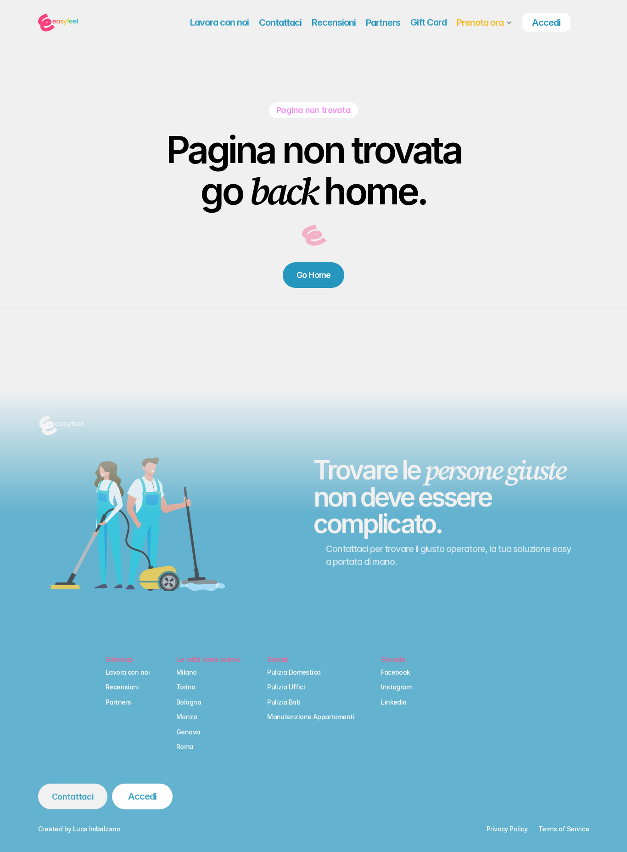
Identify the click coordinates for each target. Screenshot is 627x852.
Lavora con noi (128, 672)
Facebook (395, 672)
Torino (186, 687)
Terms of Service (563, 829)
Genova (188, 732)
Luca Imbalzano (96, 829)
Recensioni (122, 687)
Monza (186, 717)
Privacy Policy (507, 829)
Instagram (396, 687)
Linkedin (394, 702)
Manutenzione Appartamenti (310, 717)
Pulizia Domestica (293, 672)
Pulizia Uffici (286, 687)
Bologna (188, 702)
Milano (186, 672)
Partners (118, 702)
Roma (184, 746)
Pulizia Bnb (283, 702)
